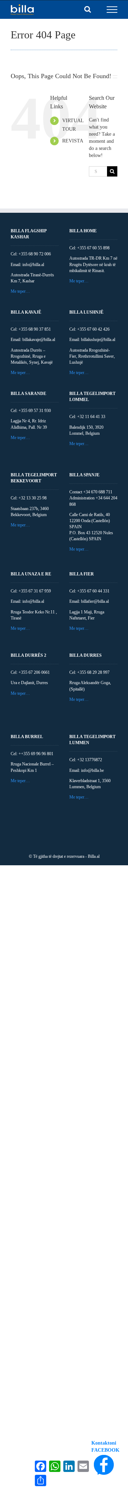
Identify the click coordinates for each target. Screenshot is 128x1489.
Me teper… (20, 291)
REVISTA (72, 141)
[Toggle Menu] (112, 9)
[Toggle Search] (87, 9)
